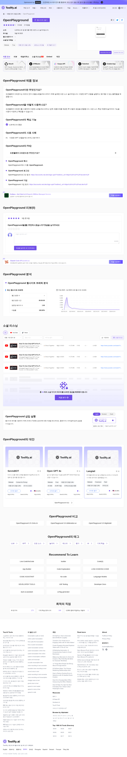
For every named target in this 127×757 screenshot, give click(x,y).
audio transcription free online (36, 653)
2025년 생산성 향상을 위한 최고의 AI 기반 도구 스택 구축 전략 (88, 661)
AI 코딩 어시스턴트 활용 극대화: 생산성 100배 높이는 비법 (88, 675)
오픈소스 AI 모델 (39, 45)
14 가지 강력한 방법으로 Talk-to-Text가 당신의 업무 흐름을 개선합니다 (13, 711)
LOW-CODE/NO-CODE (100, 569)
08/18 (54, 736)
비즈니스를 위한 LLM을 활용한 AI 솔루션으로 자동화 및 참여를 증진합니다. (23, 476)
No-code (63, 577)
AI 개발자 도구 (51, 45)
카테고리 (43, 8)
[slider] (9, 25)
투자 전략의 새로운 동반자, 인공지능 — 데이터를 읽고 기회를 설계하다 (88, 641)
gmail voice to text (33, 683)
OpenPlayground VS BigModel (100, 523)
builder (63, 561)
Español (45, 749)
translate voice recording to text (37, 668)
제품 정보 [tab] (6, 57)
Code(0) (100, 561)
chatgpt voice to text (34, 680)
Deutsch (51, 749)
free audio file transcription (35, 642)
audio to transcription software (37, 656)
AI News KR (56, 699)
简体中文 (11, 749)
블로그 (55, 696)
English (5, 749)
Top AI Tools (56, 705)
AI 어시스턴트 (28, 485)
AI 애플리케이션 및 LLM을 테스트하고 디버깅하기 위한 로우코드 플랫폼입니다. (102, 476)
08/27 (70, 729)
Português (38, 749)
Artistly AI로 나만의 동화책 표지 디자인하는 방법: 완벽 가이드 (88, 680)
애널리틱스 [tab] (25, 57)
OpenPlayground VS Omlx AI (27, 523)
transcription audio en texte (36, 636)
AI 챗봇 (50, 485)
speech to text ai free (34, 689)
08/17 (62, 736)
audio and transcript (34, 659)
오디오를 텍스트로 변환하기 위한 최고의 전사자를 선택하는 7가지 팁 (13, 677)
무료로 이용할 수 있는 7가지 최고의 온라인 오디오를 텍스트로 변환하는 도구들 (13, 662)
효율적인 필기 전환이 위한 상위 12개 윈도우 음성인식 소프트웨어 (14, 716)
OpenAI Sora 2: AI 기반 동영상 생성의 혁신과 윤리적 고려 (87, 665)
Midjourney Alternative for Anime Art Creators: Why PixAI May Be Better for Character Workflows (63, 659)
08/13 (70, 736)
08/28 (62, 729)
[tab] (37, 57)
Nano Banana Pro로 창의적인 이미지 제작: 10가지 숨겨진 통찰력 (88, 651)
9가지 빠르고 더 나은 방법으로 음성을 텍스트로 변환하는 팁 (13, 667)
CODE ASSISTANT (27, 577)
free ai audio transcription (35, 645)
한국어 (25, 749)
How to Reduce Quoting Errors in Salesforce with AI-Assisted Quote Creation (63, 675)
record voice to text (33, 671)
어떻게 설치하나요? (110, 426)
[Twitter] (103, 649)
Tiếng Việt (66, 749)
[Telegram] (106, 649)
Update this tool (118, 52)
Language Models (100, 577)
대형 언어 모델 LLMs (14, 14)
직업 (68, 8)
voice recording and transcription (37, 677)
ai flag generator (63, 592)
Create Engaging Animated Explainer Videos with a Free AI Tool (63, 646)
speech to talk (32, 692)
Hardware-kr (56, 702)
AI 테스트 (105, 485)
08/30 (54, 729)
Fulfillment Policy (107, 636)
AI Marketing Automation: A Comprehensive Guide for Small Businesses (62, 652)
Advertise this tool (105, 52)
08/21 (70, 732)
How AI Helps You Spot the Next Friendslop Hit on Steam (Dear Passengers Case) (62, 686)
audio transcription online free (36, 651)
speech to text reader (34, 686)
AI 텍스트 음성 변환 (70, 485)
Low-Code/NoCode (27, 561)
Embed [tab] (49, 57)
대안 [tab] (58, 57)
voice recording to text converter (37, 665)
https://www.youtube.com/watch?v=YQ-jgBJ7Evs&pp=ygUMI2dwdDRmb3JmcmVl (111, 345)
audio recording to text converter (37, 674)
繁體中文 (18, 749)
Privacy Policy (106, 639)
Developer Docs (100, 584)
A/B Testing (63, 584)
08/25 (62, 732)
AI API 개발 (58, 485)
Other (54, 721)
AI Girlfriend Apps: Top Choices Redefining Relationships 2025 (62, 669)
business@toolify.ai (107, 646)
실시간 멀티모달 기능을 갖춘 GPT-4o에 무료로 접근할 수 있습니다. (63, 476)
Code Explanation (63, 569)
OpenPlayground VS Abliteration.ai (63, 523)
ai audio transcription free (35, 662)
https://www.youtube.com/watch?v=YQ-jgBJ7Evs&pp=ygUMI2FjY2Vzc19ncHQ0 (111, 356)
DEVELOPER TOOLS (27, 584)
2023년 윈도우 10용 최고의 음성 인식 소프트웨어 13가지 (13, 672)
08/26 (54, 732)
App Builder (27, 569)
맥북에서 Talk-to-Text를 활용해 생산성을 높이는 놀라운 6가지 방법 (13, 691)
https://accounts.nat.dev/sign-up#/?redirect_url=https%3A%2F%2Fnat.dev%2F (60, 175)
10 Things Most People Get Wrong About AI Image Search (63, 664)
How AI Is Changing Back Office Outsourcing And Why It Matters (62, 681)
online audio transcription (35, 639)
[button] (105, 337)
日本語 (31, 749)
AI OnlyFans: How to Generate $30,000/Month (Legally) (62, 637)
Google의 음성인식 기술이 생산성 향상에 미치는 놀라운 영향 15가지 (13, 656)
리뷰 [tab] (15, 57)
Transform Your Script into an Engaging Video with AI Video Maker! (63, 641)
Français (58, 749)
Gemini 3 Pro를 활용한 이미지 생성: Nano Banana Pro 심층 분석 (87, 656)
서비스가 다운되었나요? (60, 708)
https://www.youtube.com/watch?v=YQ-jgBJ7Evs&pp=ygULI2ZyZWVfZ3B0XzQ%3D (111, 368)
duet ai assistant (27, 592)
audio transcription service (35, 648)
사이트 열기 (14, 491)
